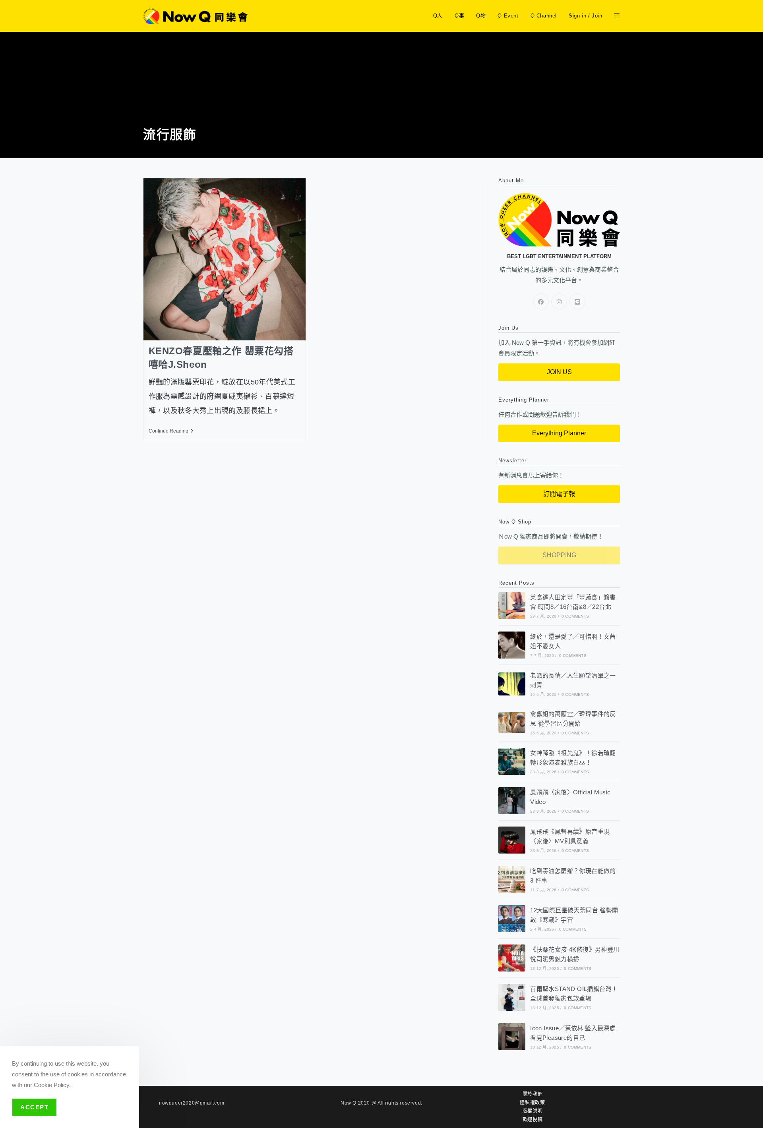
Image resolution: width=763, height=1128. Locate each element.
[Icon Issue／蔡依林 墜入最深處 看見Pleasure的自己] (511, 1036)
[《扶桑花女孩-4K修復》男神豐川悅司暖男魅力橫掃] (511, 958)
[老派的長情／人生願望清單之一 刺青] (511, 683)
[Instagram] (559, 301)
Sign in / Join (585, 16)
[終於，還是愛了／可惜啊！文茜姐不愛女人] (511, 645)
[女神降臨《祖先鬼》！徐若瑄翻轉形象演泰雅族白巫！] (511, 761)
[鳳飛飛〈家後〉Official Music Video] (511, 800)
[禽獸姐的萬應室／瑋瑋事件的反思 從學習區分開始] (511, 722)
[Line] (577, 301)
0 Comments (575, 616)
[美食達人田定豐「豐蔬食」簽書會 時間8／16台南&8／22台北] (511, 605)
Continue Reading (171, 431)
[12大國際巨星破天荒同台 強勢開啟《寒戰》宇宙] (511, 918)
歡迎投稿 (532, 1119)
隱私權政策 (532, 1102)
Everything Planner (559, 433)
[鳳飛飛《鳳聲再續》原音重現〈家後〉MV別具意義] (511, 840)
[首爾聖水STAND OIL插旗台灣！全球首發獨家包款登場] (511, 997)
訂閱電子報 (559, 494)
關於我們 (532, 1094)
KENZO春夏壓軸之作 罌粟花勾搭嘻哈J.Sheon (221, 358)
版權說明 (532, 1111)
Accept (34, 1107)
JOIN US (559, 372)
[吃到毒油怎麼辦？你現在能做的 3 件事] (511, 879)
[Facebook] (541, 301)
